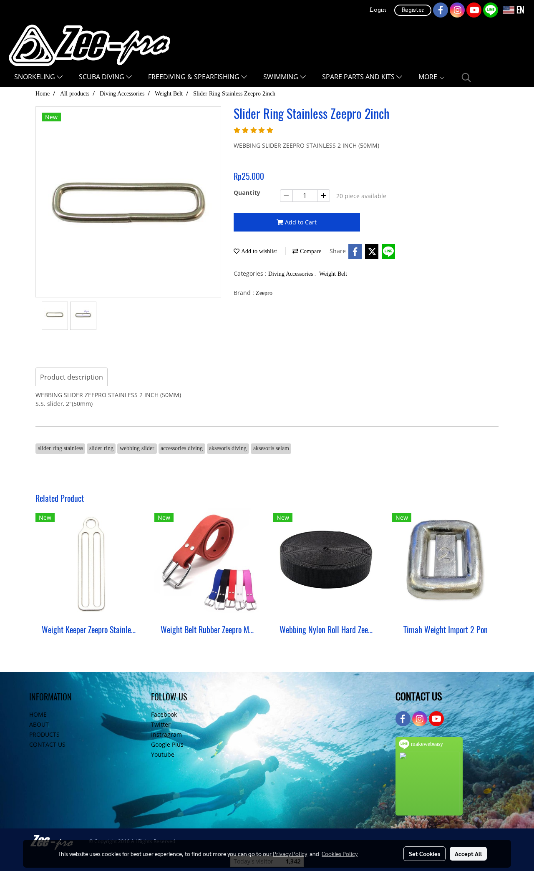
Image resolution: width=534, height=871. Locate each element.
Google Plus (167, 744)
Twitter (161, 724)
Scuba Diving (102, 76)
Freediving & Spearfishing (194, 76)
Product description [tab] (71, 377)
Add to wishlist (258, 251)
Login (378, 10)
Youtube (162, 754)
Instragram (166, 734)
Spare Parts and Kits (359, 76)
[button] (466, 78)
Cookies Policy (340, 853)
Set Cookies (424, 853)
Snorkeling (35, 76)
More (428, 76)
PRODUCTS (44, 734)
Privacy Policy (290, 853)
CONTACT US (47, 744)
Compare (309, 251)
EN (519, 9)
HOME (38, 714)
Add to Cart (300, 222)
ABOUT (39, 724)
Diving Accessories (291, 274)
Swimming (281, 76)
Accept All (468, 853)
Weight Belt (333, 274)
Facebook (164, 714)
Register (412, 10)
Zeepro (264, 293)
